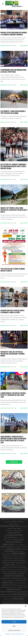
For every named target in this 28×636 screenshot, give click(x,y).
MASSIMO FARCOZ (22, 592)
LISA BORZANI (5, 578)
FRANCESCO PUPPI (20, 562)
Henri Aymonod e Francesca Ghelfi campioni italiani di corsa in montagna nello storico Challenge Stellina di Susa (13, 440)
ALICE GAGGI (5, 519)
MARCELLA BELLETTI (13, 587)
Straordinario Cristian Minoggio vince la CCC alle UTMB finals (13, 71)
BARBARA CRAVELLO (17, 521)
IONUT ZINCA (12, 571)
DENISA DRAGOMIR (23, 546)
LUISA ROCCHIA (21, 580)
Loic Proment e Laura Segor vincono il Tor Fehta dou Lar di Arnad (13, 112)
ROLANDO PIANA (7, 603)
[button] (25, 606)
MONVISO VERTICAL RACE (6, 596)
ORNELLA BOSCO (7, 599)
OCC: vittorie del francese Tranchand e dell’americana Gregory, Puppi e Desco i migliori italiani (13, 166)
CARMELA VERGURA (13, 533)
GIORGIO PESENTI (21, 567)
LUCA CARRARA (23, 578)
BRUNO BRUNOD (23, 526)
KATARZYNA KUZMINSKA (13, 576)
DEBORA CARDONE (6, 547)
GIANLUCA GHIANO (20, 565)
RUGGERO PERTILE (19, 603)
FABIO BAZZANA (22, 556)
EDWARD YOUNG (13, 549)
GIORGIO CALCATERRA (9, 567)
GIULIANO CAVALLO (19, 569)
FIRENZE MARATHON (7, 560)
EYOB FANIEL (15, 556)
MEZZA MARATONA (19, 594)
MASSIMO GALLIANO (5, 594)
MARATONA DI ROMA (8, 585)
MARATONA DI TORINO (21, 585)
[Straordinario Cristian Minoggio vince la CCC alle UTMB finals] (14, 58)
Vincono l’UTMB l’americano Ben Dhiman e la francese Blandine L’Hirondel (13, 34)
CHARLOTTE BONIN (7, 539)
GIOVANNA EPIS (4, 569)
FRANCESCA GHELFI (8, 562)
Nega (14, 626)
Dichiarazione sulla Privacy (17, 633)
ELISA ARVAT (24, 549)
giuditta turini (11, 569)
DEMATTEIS (16, 546)
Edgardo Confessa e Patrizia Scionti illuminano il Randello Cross (12, 311)
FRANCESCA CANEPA (19, 560)
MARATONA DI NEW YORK (19, 583)
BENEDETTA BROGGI (14, 524)
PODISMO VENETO (21, 601)
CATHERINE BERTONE (14, 535)
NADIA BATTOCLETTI (20, 596)
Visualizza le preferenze (14, 630)
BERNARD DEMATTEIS (10, 526)
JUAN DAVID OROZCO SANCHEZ (14, 573)
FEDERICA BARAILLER (19, 558)
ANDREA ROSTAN (22, 519)
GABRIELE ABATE (9, 565)
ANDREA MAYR (14, 519)
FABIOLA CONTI (8, 558)
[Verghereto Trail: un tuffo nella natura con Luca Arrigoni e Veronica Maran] (14, 339)
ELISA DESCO (9, 551)
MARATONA (7, 583)
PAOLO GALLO (5, 601)
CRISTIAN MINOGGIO (13, 542)
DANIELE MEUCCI (8, 544)
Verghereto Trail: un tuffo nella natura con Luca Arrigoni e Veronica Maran (12, 354)
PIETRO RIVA (12, 601)
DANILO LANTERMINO (20, 544)
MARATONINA (4, 587)
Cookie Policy (8, 633)
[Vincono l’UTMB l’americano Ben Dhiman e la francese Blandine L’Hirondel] (14, 19)
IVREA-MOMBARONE (22, 571)
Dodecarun (3, 549)
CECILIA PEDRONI (20, 537)
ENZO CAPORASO (6, 554)
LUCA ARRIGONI (14, 578)
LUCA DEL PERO (11, 580)
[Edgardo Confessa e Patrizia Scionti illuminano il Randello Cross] (14, 297)
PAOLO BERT (18, 599)
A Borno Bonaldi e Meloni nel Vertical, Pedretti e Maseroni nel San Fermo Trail (13, 395)
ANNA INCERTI (7, 521)
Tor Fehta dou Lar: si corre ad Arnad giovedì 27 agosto (12, 270)
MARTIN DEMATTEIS (8, 592)
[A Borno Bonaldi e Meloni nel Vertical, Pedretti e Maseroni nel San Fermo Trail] (14, 380)
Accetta (14, 621)
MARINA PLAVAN (14, 589)
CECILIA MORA (9, 537)
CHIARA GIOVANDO (18, 539)
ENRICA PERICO (19, 551)
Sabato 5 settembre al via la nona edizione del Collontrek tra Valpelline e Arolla (13, 210)
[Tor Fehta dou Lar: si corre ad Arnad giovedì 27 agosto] (14, 246)
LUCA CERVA (4, 580)
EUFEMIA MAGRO (7, 556)
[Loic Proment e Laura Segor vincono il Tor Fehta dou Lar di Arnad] (14, 99)
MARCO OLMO (23, 587)
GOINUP (25, 569)
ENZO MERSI (18, 554)
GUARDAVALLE (4, 571)
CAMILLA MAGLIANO (14, 528)
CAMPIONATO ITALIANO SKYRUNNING (14, 530)
